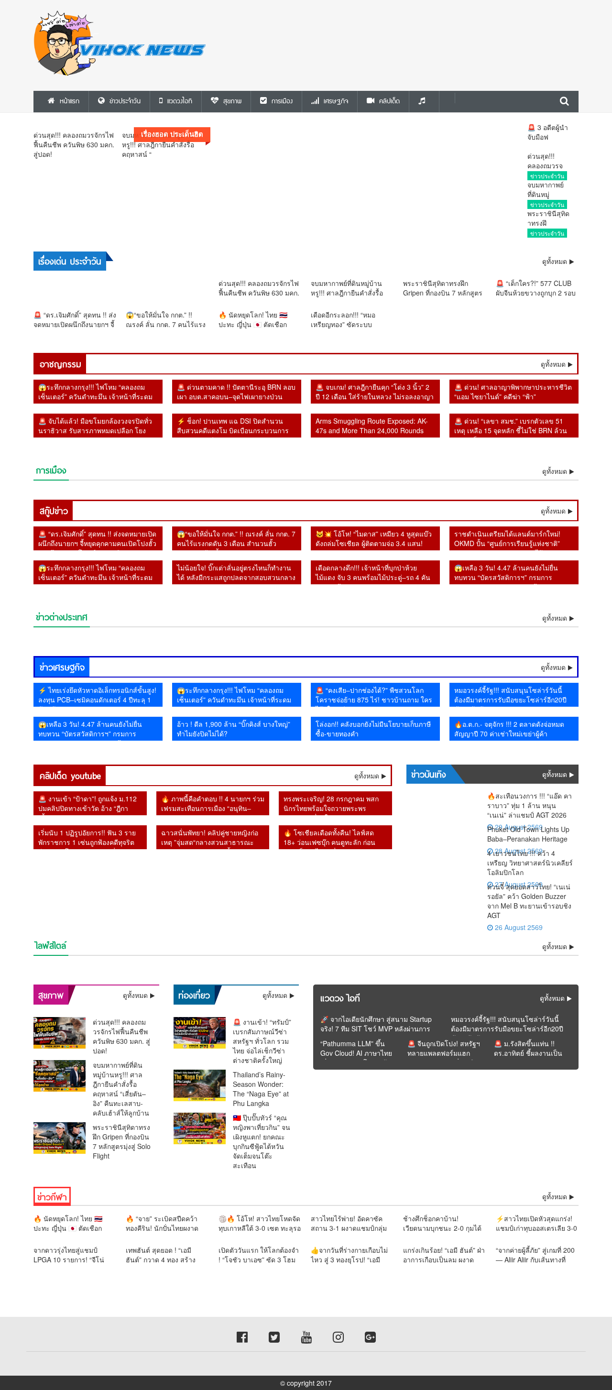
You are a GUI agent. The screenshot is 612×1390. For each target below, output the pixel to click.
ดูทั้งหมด (553, 364)
